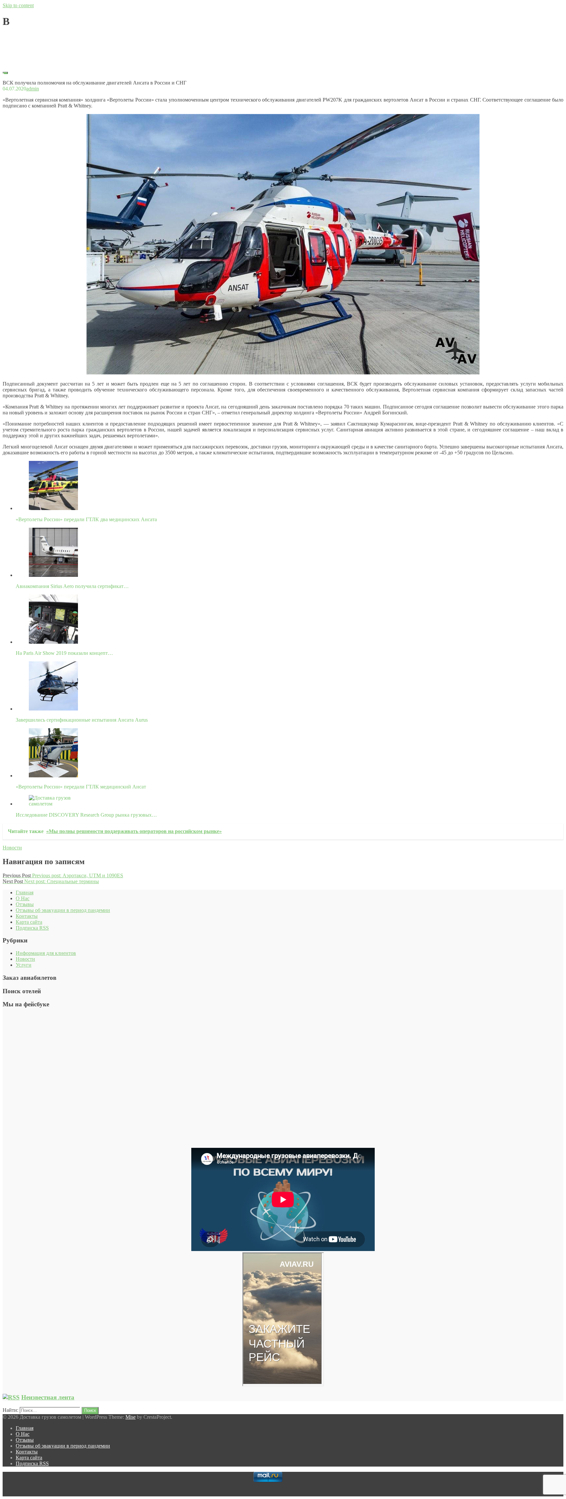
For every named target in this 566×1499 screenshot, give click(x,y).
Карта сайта (29, 922)
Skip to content (18, 5)
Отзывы (25, 904)
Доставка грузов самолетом (33, 48)
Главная (24, 892)
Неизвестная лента (47, 1397)
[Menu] (5, 73)
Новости (12, 847)
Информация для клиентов (46, 953)
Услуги (23, 965)
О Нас (22, 898)
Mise (130, 1417)
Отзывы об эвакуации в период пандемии (63, 910)
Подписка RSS (32, 928)
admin (32, 37)
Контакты (27, 916)
